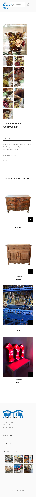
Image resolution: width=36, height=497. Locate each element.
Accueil (8, 440)
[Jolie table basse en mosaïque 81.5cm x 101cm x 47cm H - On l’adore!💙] (18, 459)
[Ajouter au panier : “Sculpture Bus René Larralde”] (30, 322)
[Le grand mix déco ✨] (9, 459)
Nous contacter (10, 443)
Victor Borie (26, 495)
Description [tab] (7, 138)
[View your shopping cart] (28, 5)
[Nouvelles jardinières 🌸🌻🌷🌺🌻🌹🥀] (18, 468)
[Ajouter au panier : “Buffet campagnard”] (30, 271)
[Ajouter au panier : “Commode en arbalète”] (30, 219)
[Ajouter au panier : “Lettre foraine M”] (30, 374)
